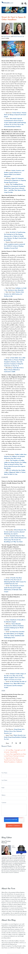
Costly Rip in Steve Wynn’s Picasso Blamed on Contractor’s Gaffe (14, 369)
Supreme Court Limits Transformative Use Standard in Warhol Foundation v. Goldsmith (13, 760)
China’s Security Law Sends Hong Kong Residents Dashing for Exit (15, 737)
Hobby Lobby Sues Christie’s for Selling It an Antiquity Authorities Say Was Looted (15, 456)
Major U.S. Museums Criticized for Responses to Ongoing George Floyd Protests (15, 180)
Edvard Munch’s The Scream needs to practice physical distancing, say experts (15, 531)
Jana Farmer (6, 36)
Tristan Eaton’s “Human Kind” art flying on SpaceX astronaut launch (15, 114)
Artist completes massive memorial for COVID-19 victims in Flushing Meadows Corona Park (14, 246)
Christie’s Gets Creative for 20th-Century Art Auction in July (14, 294)
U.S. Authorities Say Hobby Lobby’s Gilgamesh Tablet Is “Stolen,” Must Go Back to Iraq (15, 472)
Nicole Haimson (17, 36)
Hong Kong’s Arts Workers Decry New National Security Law (14, 731)
